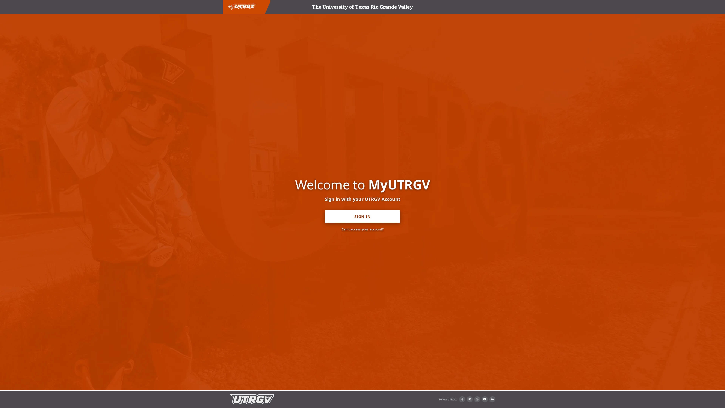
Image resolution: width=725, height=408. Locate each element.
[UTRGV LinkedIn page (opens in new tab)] (492, 399)
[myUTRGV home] (242, 7)
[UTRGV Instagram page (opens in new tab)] (477, 399)
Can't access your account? (363, 229)
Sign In (362, 216)
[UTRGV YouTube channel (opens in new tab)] (485, 399)
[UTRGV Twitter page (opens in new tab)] (470, 399)
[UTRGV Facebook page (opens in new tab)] (462, 399)
